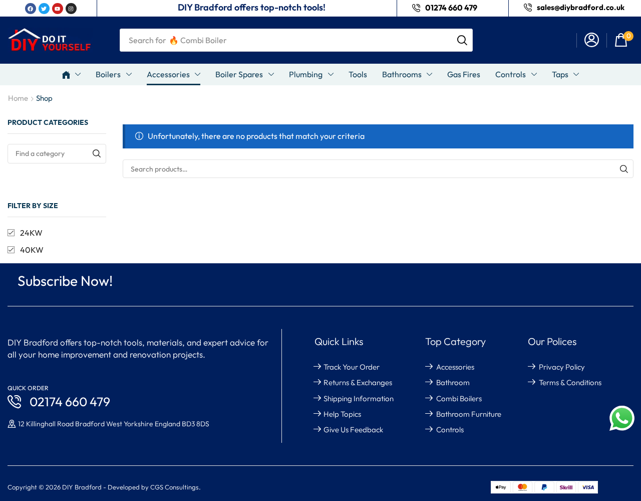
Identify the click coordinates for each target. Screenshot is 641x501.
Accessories (455, 367)
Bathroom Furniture (468, 414)
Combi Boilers (459, 398)
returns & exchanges (358, 382)
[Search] (462, 40)
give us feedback (353, 429)
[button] (591, 40)
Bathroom (453, 382)
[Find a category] (96, 153)
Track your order (352, 367)
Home (18, 98)
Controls (450, 429)
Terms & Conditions (570, 382)
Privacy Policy (562, 367)
